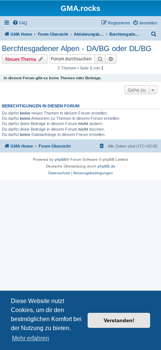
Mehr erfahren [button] (30, 338)
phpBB (61, 159)
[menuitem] (19, 22)
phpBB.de (106, 166)
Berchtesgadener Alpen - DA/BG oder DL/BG (77, 48)
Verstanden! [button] (119, 320)
